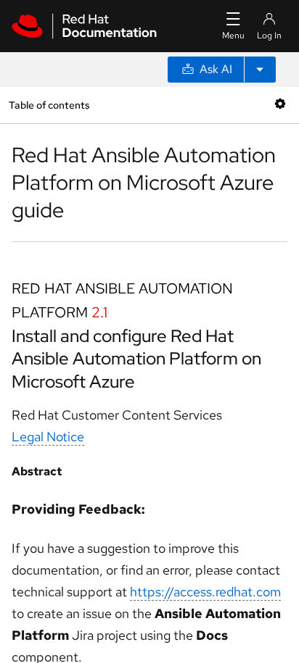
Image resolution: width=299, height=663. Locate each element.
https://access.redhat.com (205, 591)
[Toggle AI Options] (260, 70)
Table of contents (49, 105)
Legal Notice (48, 436)
